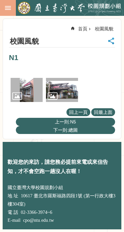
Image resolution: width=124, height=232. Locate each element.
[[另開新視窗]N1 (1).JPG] (27, 90)
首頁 (82, 28)
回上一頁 (78, 112)
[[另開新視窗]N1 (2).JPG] (62, 90)
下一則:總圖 (65, 130)
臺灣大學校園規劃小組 (69, 8)
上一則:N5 (65, 121)
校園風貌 (104, 28)
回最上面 (103, 112)
